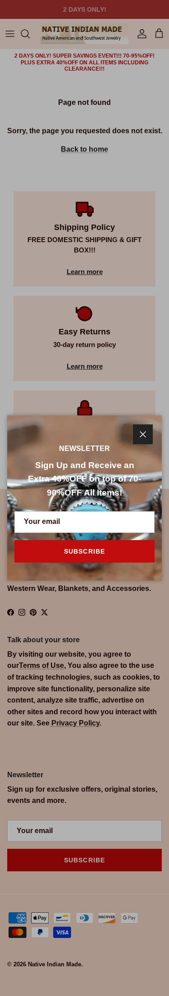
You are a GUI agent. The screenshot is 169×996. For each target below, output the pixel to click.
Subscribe (84, 551)
